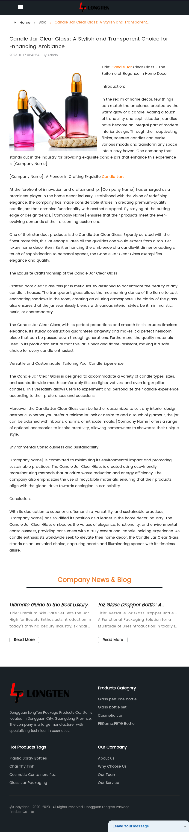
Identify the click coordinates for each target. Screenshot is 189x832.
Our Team (107, 775)
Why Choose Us (112, 766)
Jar (129, 67)
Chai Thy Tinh (21, 766)
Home (25, 23)
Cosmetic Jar (110, 715)
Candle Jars (113, 177)
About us (106, 758)
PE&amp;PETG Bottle (116, 723)
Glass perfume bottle (117, 699)
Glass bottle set (112, 707)
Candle (119, 67)
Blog (42, 22)
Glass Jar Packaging (28, 783)
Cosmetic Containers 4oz (32, 774)
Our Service (108, 783)
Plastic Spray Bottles (28, 758)
